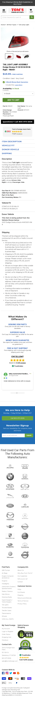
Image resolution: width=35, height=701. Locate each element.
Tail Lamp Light (23, 24)
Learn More (18, 85)
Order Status (6, 634)
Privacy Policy (22, 604)
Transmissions (6, 613)
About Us (21, 570)
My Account (6, 628)
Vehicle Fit (8, 145)
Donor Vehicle (10, 149)
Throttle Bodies (7, 607)
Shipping (7, 153)
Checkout (5, 640)
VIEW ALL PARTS (8, 619)
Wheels (4, 616)
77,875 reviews (21, 363)
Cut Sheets (21, 592)
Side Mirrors (6, 594)
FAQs (19, 589)
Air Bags (4, 573)
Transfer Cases (6, 610)
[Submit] (31, 17)
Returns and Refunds (24, 598)
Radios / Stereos (7, 591)
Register (10, 631)
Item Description (12, 141)
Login (4, 631)
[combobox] (17, 17)
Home (3, 24)
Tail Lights (5, 605)
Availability (6, 90)
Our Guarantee (22, 576)
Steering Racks (7, 597)
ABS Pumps (6, 570)
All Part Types (11, 24)
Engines (4, 581)
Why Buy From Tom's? (25, 573)
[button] (17, 132)
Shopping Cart (6, 637)
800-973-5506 (25, 122)
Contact (20, 582)
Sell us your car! (23, 579)
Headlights (5, 584)
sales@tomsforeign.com (10, 661)
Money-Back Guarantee (22, 2)
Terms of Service (23, 601)
